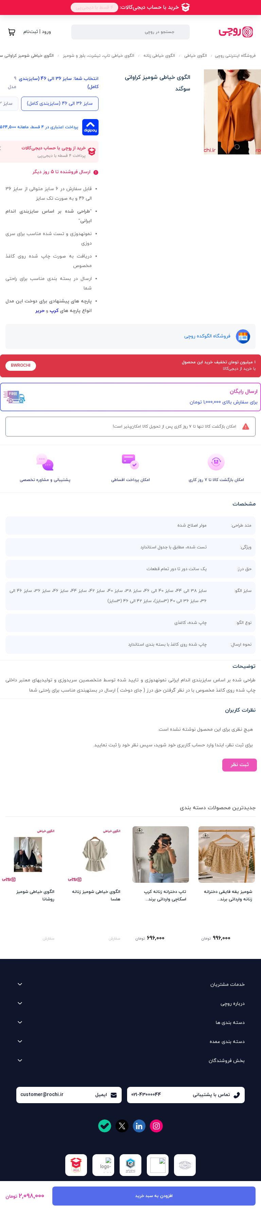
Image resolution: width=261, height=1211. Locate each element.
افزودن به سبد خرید (154, 1196)
